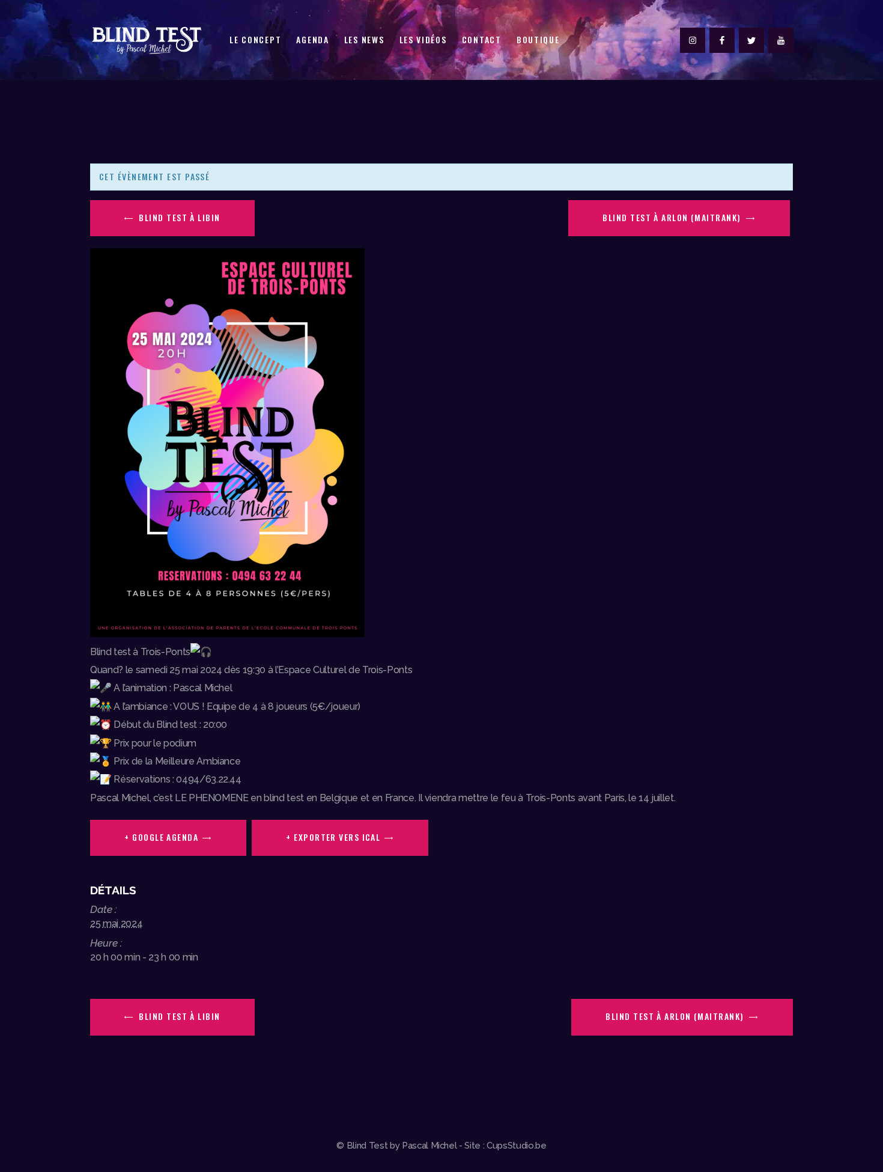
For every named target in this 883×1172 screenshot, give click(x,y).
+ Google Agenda (161, 837)
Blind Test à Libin (178, 217)
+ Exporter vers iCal (333, 837)
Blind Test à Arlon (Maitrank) (673, 217)
